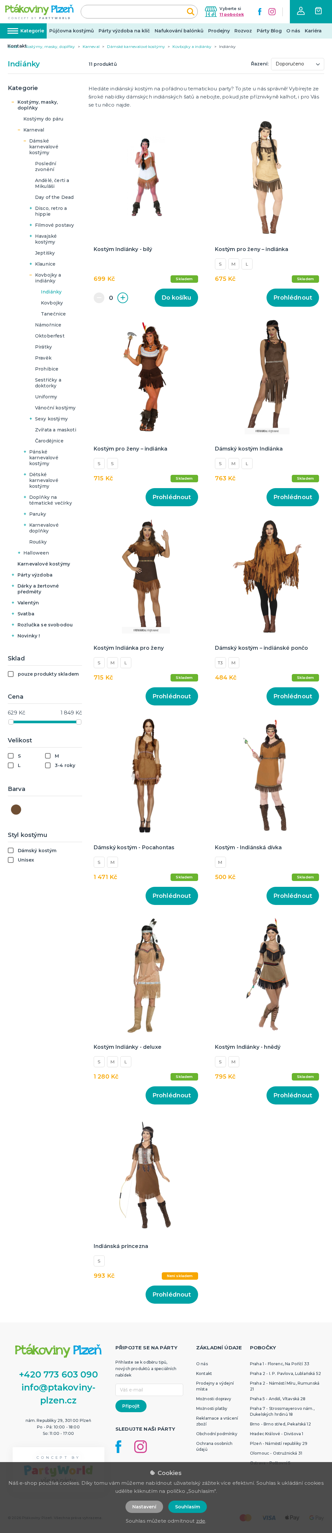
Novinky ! (29, 636)
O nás (293, 31)
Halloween (36, 553)
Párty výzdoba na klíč (124, 31)
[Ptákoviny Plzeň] (39, 11)
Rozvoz (243, 31)
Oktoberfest (50, 336)
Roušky (38, 542)
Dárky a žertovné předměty (38, 589)
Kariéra (313, 31)
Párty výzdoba (35, 575)
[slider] (11, 722)
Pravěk (43, 358)
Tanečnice (53, 314)
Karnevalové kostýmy (44, 564)
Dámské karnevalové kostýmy (43, 146)
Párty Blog (269, 31)
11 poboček (231, 14)
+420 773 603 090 (58, 1374)
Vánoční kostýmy (55, 408)
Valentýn (28, 603)
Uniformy (46, 397)
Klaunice (45, 264)
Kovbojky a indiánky (48, 278)
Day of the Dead (54, 197)
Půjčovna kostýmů (71, 31)
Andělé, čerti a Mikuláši (52, 183)
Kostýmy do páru (43, 119)
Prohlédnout (292, 297)
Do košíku (176, 297)
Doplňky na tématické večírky (50, 500)
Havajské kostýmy (46, 239)
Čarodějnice (49, 441)
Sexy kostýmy (51, 419)
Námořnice (48, 325)
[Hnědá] (16, 809)
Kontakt (17, 46)
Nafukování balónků (179, 31)
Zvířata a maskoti (55, 430)
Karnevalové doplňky (44, 528)
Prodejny (219, 31)
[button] (301, 11)
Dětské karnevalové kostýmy (43, 480)
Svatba (26, 614)
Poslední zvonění (45, 166)
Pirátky (43, 347)
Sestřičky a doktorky (48, 383)
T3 (220, 662)
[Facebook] (259, 11)
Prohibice (46, 369)
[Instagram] (272, 11)
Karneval (33, 130)
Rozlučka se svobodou (45, 625)
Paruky (37, 514)
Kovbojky (52, 303)
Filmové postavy (54, 225)
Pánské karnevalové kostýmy (43, 457)
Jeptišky (45, 253)
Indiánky (51, 292)
